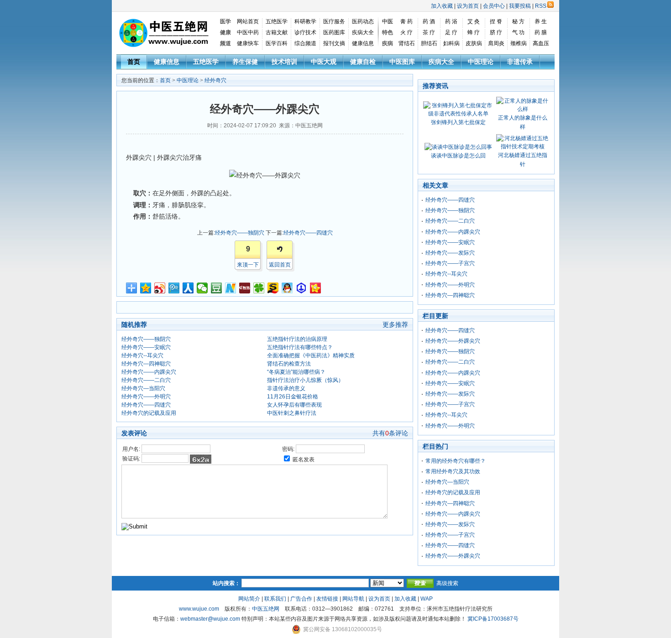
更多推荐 (395, 324)
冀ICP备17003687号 (493, 619)
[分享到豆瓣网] (216, 287)
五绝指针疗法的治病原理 (297, 339)
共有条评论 (390, 433)
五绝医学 (277, 21)
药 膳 (541, 32)
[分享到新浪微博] (160, 287)
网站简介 (249, 599)
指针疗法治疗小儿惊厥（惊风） (305, 380)
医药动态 (363, 21)
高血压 (541, 43)
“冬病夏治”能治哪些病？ (296, 372)
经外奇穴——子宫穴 (450, 263)
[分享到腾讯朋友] (259, 287)
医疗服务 (334, 21)
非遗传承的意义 (286, 388)
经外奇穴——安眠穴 (146, 347)
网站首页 (248, 21)
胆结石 (429, 43)
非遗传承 (520, 61)
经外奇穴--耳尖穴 (142, 355)
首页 (133, 61)
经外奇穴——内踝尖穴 (148, 372)
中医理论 (480, 61)
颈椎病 (518, 43)
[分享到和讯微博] (245, 287)
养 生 (541, 21)
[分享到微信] (202, 287)
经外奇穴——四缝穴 (308, 233)
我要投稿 (520, 6)
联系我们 (275, 599)
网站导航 (353, 599)
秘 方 (518, 21)
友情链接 (327, 599)
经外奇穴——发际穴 (450, 253)
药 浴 (451, 21)
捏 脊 (496, 21)
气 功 (518, 32)
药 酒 (429, 21)
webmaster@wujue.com (210, 619)
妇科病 (451, 43)
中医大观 (323, 61)
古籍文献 (277, 32)
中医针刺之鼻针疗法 (291, 413)
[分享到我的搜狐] (273, 287)
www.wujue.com (199, 609)
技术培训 (284, 61)
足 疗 (451, 32)
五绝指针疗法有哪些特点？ (300, 347)
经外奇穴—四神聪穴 (146, 364)
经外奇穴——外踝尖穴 (452, 341)
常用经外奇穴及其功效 (452, 471)
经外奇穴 (215, 80)
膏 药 (406, 21)
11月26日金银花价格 (292, 396)
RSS (540, 6)
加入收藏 (442, 6)
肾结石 (406, 43)
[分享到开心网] (315, 287)
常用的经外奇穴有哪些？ (455, 461)
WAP (426, 599)
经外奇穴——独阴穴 (239, 233)
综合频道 (305, 43)
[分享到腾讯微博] (174, 287)
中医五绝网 (265, 609)
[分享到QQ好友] (287, 287)
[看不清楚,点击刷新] (200, 459)
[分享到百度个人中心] (301, 287)
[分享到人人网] (188, 287)
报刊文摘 (334, 43)
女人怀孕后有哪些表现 (294, 405)
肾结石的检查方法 (289, 364)
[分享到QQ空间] (146, 287)
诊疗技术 (305, 32)
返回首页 (280, 264)
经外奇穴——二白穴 (146, 380)
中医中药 (248, 32)
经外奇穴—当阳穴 (143, 388)
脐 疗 (496, 32)
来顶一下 (248, 264)
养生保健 (245, 61)
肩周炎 (496, 43)
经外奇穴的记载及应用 (148, 413)
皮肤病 (474, 43)
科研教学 (305, 21)
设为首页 (468, 6)
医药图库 (334, 32)
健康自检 (363, 61)
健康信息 (363, 43)
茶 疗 (429, 32)
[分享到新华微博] (230, 287)
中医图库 (402, 61)
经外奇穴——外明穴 (146, 396)
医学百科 (277, 43)
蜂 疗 (473, 32)
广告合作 (301, 599)
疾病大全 (363, 32)
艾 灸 (473, 21)
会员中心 (494, 6)
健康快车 (248, 43)
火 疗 (406, 32)
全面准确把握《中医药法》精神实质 (311, 355)
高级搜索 (447, 583)
